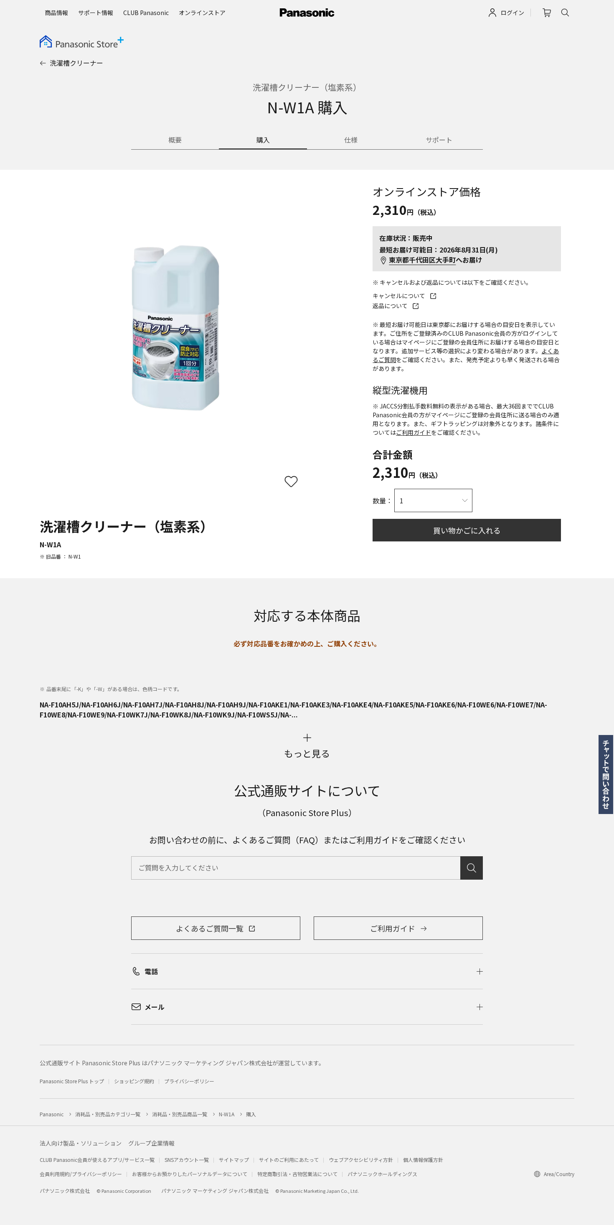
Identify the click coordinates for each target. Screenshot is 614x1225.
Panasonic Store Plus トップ (72, 1081)
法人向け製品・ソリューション (81, 1143)
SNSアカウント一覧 (187, 1159)
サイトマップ (234, 1159)
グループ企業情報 (151, 1143)
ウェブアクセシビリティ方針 (361, 1159)
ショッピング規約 (134, 1081)
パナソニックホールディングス (382, 1173)
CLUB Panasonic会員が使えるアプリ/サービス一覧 (97, 1159)
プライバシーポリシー (189, 1081)
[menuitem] (56, 13)
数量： (383, 500)
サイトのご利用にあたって (289, 1159)
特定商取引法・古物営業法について (297, 1173)
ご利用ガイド (413, 432)
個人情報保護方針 (423, 1159)
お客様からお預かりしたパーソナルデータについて (189, 1173)
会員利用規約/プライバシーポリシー (81, 1173)
